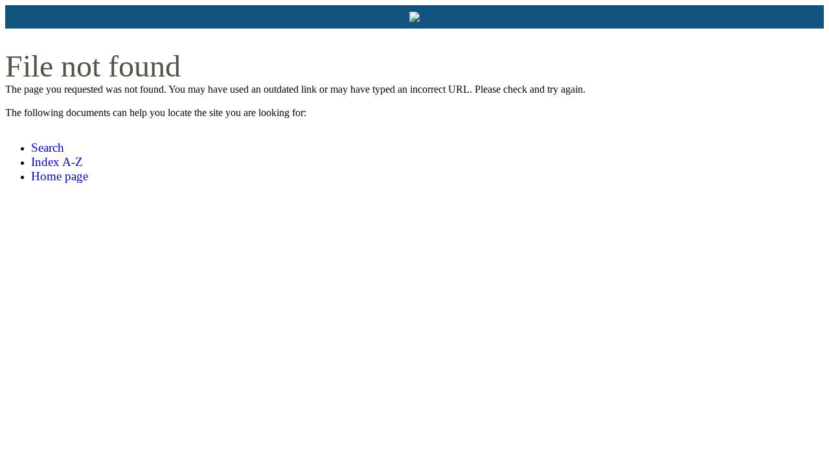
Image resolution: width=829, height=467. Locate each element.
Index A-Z (57, 162)
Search (47, 147)
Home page (59, 176)
